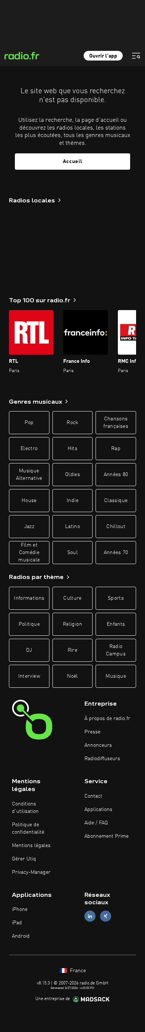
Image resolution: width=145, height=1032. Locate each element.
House (29, 500)
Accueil (73, 161)
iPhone (20, 909)
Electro (29, 448)
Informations (29, 598)
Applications (98, 809)
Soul (72, 552)
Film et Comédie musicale (29, 553)
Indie (72, 500)
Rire (72, 650)
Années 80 (116, 474)
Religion (72, 624)
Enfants (116, 624)
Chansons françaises (115, 422)
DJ (29, 650)
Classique (116, 500)
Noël (72, 676)
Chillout (115, 526)
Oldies (72, 474)
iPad (17, 922)
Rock (72, 422)
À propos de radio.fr (107, 718)
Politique (29, 624)
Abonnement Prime (106, 836)
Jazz (29, 526)
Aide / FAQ (96, 823)
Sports (116, 598)
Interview (29, 676)
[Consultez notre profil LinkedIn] (90, 916)
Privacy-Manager (31, 872)
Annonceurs (98, 745)
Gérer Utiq (24, 859)
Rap (115, 448)
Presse (92, 732)
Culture (72, 598)
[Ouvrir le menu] (136, 55)
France (77, 970)
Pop (29, 422)
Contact (93, 796)
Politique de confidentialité (28, 828)
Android (21, 936)
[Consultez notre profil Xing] (106, 916)
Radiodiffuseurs (102, 758)
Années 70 (116, 552)
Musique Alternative (29, 474)
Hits (72, 448)
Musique (116, 676)
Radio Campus (116, 650)
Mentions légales (31, 845)
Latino (72, 526)
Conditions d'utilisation (25, 807)
